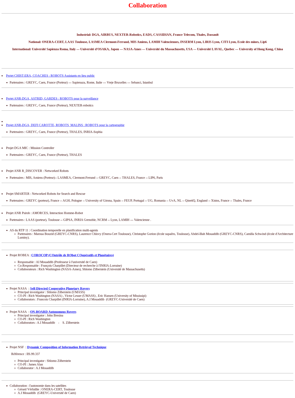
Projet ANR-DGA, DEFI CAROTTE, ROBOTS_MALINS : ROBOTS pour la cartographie (65, 125)
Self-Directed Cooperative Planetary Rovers (60, 288)
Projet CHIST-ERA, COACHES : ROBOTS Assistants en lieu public (50, 75)
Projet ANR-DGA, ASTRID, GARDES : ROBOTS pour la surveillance (52, 98)
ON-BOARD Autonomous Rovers (53, 311)
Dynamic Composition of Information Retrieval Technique (66, 347)
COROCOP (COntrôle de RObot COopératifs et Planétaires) (72, 255)
